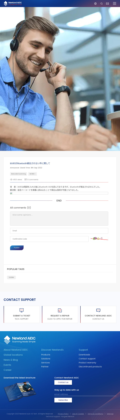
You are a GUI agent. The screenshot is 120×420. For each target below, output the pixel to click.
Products (45, 354)
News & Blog (11, 360)
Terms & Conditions (95, 414)
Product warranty (87, 362)
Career (7, 370)
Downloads (84, 354)
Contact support (87, 358)
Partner (45, 366)
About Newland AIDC (16, 350)
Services (45, 362)
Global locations (13, 355)
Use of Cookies (78, 414)
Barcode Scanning (18, 174)
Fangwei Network (67, 416)
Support (83, 350)
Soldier (11, 277)
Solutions (45, 358)
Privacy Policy (63, 414)
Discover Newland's (52, 350)
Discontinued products (90, 366)
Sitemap (110, 414)
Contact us (63, 382)
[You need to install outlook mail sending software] (107, 3)
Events (7, 365)
